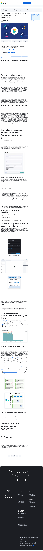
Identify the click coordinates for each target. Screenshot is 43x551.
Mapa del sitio (13, 538)
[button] (41, 10)
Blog (1, 5)
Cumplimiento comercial (32, 505)
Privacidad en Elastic (32, 503)
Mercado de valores (21, 517)
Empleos (19, 500)
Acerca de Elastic (20, 491)
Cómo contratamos (21, 502)
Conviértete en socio (32, 495)
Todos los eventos (21, 526)
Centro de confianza (32, 502)
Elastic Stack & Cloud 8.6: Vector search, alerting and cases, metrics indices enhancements (35, 16)
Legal (30, 501)
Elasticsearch (17, 475)
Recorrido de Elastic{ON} (22, 524)
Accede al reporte (22, 0)
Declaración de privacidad (8, 538)
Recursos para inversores (22, 513)
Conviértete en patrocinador (22, 525)
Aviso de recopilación (22, 545)
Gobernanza (20, 514)
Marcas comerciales (7, 537)
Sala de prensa (20, 495)
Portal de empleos (21, 501)
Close (33, 20)
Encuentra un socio (32, 491)
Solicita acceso (31, 494)
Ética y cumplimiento (32, 506)
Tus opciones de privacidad (29, 545)
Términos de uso (12, 537)
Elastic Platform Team (5, 20)
